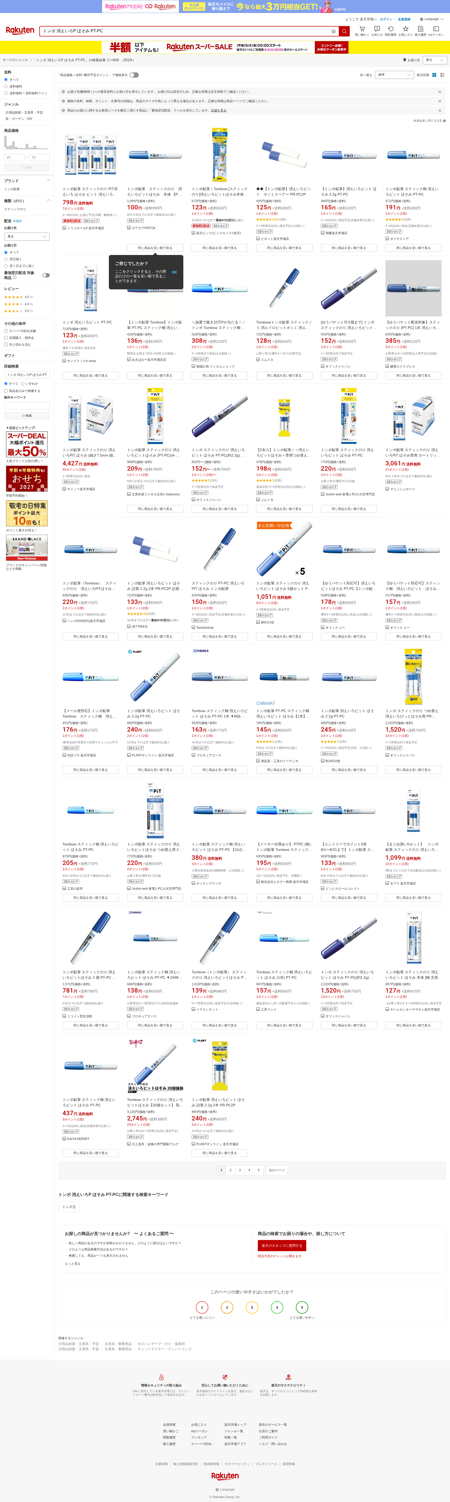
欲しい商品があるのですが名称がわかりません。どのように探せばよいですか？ (125, 1243)
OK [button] (174, 272)
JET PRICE (140, 626)
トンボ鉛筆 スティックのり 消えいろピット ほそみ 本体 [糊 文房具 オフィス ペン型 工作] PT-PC (413, 977)
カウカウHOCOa (143, 228)
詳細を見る (219, 110)
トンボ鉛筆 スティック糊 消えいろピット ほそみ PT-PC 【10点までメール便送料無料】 (219, 849)
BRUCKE (267, 622)
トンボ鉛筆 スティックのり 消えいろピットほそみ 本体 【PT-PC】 (154, 194)
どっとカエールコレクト (343, 888)
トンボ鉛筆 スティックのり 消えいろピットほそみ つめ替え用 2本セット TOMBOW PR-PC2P (154, 849)
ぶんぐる (267, 500)
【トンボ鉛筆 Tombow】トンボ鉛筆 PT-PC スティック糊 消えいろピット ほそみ (154, 327)
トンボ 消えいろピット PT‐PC (87, 322)
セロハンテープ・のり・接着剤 (161, 1344)
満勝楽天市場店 (336, 233)
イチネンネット (207, 1009)
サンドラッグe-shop (81, 361)
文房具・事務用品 (118, 1344)
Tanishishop (205, 628)
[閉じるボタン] (440, 92)
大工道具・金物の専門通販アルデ (155, 1144)
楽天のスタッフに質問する (282, 1246)
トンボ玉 (69, 1207)
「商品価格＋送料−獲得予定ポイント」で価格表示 (92, 75)
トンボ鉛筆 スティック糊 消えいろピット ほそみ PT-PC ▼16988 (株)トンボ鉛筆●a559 (153, 977)
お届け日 (10, 245)
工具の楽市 (75, 888)
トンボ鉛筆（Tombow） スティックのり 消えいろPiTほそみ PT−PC (89, 588)
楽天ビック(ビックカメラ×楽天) (218, 233)
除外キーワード (15, 397)
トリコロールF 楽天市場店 (85, 228)
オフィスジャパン (338, 366)
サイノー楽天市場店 (81, 489)
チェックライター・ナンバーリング (165, 1349)
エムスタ (267, 360)
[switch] (46, 275)
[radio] (6, 79)
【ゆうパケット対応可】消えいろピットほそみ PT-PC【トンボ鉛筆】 (348, 588)
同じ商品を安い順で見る (155, 248)
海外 (19, 221)
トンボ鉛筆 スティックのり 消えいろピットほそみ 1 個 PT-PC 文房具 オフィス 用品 (89, 977)
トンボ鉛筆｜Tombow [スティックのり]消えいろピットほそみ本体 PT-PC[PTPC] (220, 194)
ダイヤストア (399, 239)
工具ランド (269, 1009)
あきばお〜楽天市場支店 (149, 360)
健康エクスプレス (402, 366)
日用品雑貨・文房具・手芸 (78, 1344)
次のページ (277, 1170)
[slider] (4, 149)
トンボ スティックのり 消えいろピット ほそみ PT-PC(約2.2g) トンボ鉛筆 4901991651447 (218, 455)
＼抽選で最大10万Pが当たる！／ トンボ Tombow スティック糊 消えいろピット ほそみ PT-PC (219, 327)
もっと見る (72, 1264)
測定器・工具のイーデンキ (279, 761)
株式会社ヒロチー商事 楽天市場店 (285, 882)
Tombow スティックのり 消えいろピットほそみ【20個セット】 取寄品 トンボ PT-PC (155, 1105)
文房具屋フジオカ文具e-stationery (156, 494)
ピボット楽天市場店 (275, 239)
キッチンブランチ (208, 883)
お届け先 (10, 228)
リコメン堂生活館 (79, 1016)
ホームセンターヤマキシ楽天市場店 (415, 1009)
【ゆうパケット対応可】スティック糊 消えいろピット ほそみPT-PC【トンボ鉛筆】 (412, 588)
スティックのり (15, 209)
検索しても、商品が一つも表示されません (98, 1255)
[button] (432, 20)
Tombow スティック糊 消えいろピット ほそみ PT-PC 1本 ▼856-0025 (220, 716)
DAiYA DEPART (78, 1139)
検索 (29, 167)
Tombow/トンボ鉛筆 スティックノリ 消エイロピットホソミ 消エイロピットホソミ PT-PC (284, 327)
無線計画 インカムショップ (215, 366)
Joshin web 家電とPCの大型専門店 (350, 494)
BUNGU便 (333, 761)
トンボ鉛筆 (12, 189)
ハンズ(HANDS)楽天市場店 (86, 621)
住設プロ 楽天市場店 (81, 755)
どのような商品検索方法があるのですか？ (98, 1249)
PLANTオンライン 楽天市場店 (153, 755)
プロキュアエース (208, 755)
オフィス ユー (335, 628)
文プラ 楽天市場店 (403, 883)
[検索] (344, 31)
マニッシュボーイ (402, 489)
